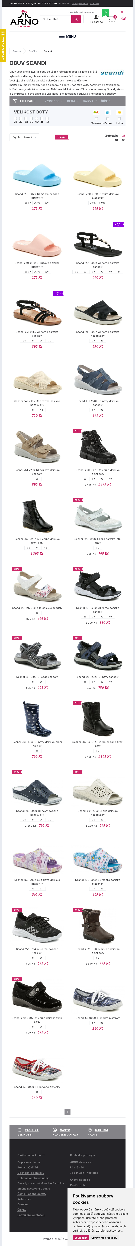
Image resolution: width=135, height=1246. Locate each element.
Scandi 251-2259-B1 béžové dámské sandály (37, 471)
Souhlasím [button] (81, 1237)
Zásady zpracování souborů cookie (40, 1183)
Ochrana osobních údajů (33, 1178)
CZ (106, 12)
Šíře (104, 101)
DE (122, 12)
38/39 (37, 203)
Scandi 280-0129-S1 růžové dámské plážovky (37, 264)
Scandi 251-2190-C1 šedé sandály (37, 676)
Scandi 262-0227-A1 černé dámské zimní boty (97, 743)
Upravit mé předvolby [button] (104, 1237)
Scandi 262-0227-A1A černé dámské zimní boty (37, 540)
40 (110, 272)
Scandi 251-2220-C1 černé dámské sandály (97, 609)
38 (93, 272)
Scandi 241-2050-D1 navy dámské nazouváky (37, 812)
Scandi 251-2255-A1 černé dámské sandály (37, 333)
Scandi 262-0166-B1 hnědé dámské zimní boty (98, 950)
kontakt (94, 3)
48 (116, 140)
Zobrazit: (111, 135)
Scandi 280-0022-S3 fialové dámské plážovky (37, 881)
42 (102, 341)
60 (124, 140)
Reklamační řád (27, 1167)
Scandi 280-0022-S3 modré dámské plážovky (97, 881)
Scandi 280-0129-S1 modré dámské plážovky (37, 195)
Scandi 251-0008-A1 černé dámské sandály (98, 264)
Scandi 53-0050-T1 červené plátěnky (37, 1086)
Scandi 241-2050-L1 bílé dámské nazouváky (98, 812)
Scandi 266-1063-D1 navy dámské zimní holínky (37, 743)
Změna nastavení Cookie (33, 1188)
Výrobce (52, 101)
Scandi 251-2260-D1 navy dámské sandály (98, 403)
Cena (71, 101)
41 (119, 272)
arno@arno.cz (80, 3)
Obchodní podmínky (30, 1172)
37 (85, 272)
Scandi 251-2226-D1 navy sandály (98, 676)
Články (21, 1209)
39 (102, 272)
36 (76, 272)
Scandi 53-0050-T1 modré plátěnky (98, 1017)
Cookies (22, 1204)
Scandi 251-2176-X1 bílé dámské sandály (37, 607)
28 (124, 135)
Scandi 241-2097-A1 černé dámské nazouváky (98, 333)
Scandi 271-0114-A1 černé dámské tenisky (37, 950)
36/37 (28, 203)
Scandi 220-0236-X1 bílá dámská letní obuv (98, 540)
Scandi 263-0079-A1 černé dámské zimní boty (98, 471)
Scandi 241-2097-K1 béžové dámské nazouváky (37, 403)
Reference (24, 1199)
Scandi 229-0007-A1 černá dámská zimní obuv (37, 1019)
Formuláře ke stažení (31, 1215)
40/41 (46, 203)
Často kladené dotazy (31, 1194)
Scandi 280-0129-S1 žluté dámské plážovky (98, 195)
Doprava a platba (28, 1162)
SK (114, 12)
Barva (88, 101)
